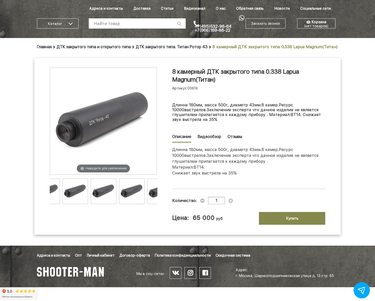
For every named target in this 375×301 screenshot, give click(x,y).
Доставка (142, 8)
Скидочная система (233, 255)
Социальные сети (315, 8)
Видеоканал (194, 8)
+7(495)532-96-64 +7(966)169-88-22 (213, 28)
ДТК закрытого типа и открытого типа (94, 46)
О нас (221, 8)
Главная (44, 46)
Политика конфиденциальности (183, 255)
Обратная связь (250, 8)
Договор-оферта (134, 255)
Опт (78, 255)
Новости (282, 8)
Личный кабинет (101, 255)
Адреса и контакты (106, 8)
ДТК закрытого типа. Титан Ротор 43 (172, 46)
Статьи (167, 8)
